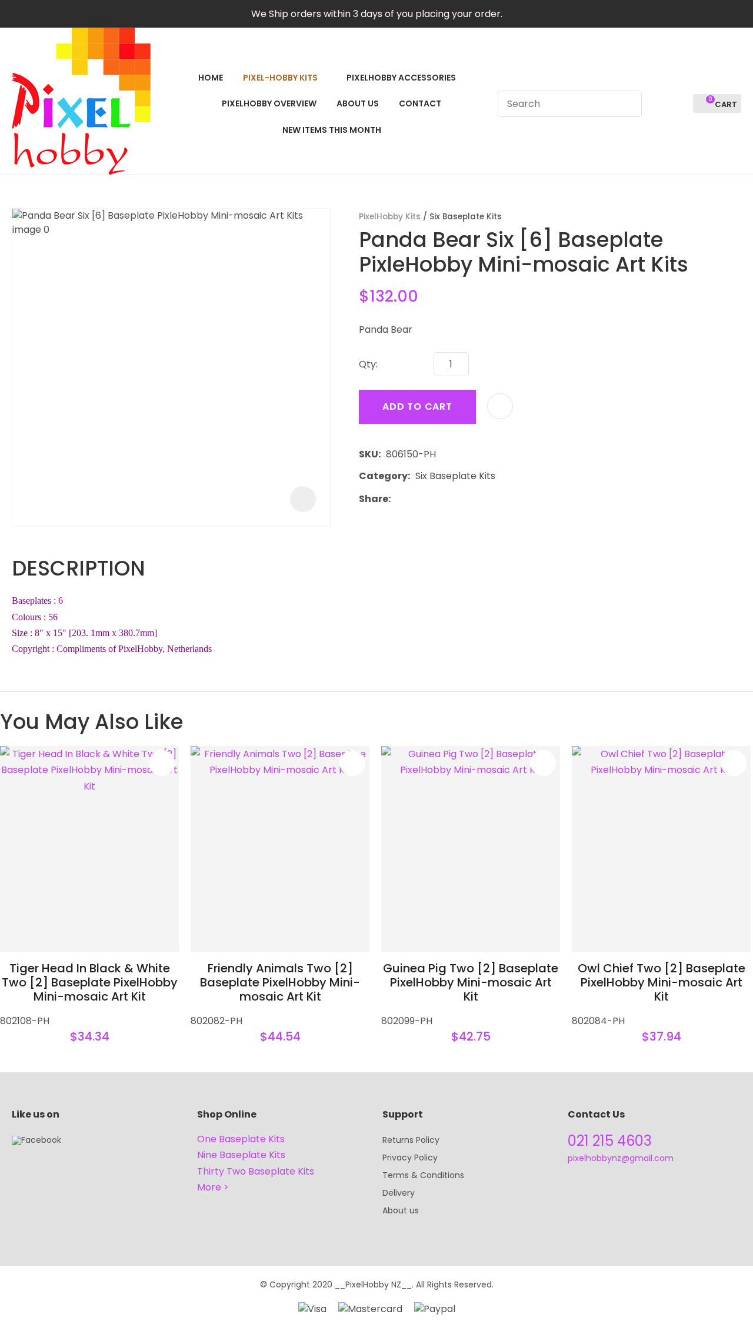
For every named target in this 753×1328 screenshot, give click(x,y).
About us (400, 1210)
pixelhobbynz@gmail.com (621, 1158)
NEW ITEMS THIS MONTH (331, 130)
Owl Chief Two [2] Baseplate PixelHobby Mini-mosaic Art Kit (661, 982)
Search (628, 104)
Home (210, 77)
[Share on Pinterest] (450, 498)
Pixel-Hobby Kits (280, 77)
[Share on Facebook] (398, 499)
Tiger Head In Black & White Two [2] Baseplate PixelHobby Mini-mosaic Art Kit (90, 982)
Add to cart (417, 406)
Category (383, 476)
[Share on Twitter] (414, 498)
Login (657, 103)
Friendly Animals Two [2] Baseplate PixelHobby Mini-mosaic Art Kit (280, 982)
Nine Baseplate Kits (241, 1155)
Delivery (398, 1193)
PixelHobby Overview (269, 103)
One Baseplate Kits (241, 1139)
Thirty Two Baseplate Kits (255, 1171)
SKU (368, 454)
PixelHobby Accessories (401, 77)
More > (213, 1187)
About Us (357, 103)
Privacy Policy (410, 1157)
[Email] (432, 499)
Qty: (368, 364)
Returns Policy (410, 1140)
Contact (420, 103)
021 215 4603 (610, 1140)
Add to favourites (162, 763)
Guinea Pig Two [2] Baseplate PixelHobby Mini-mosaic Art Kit (470, 982)
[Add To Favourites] (500, 406)
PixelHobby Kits (390, 216)
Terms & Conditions (423, 1175)
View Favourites (679, 104)
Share (373, 499)
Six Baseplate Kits (465, 216)
